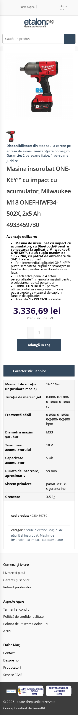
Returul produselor (17, 587)
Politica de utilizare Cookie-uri (25, 624)
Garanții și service (16, 580)
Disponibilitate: (19, 145)
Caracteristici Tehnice (29, 371)
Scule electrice (36, 530)
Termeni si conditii (16, 609)
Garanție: (14, 155)
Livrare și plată (14, 572)
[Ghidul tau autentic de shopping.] (11, 690)
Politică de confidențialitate (23, 616)
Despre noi (11, 660)
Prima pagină (27, 6)
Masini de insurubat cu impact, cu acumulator (37, 537)
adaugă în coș (39, 345)
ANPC (7, 631)
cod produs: (20, 515)
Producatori (12, 667)
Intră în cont (63, 7)
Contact (9, 653)
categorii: (18, 530)
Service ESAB (13, 674)
